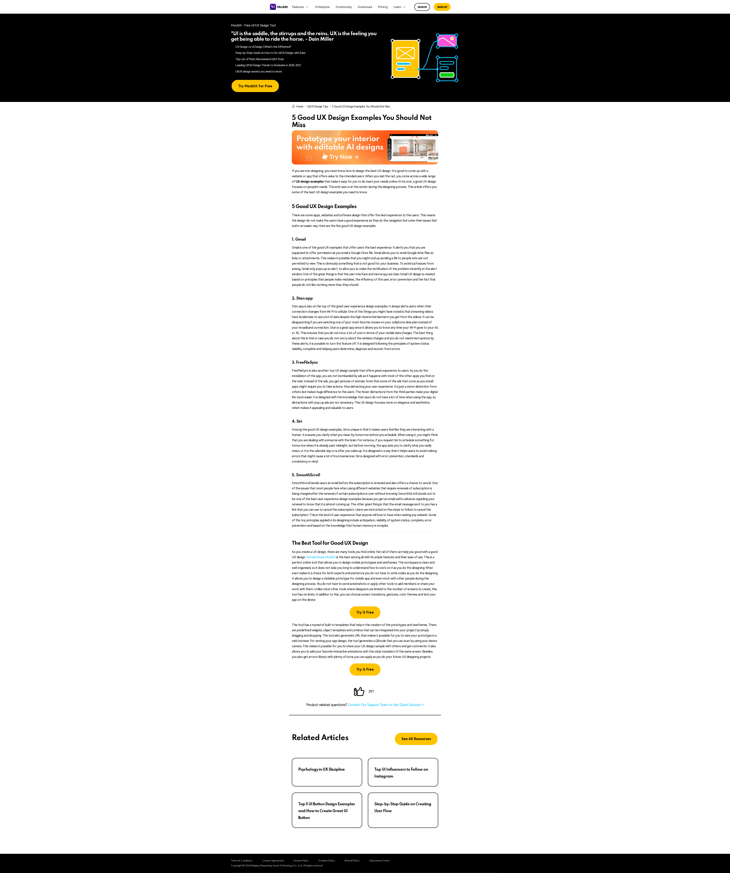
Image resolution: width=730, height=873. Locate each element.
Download (365, 7)
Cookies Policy (326, 860)
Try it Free (365, 612)
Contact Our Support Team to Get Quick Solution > (386, 705)
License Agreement (273, 860)
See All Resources (416, 739)
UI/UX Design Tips (317, 106)
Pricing (382, 7)
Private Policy (301, 860)
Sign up (442, 7)
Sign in (422, 7)
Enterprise (322, 7)
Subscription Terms (379, 860)
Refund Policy (351, 860)
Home (299, 106)
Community (344, 7)
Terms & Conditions (241, 860)
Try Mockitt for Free (255, 86)
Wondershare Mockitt (321, 557)
